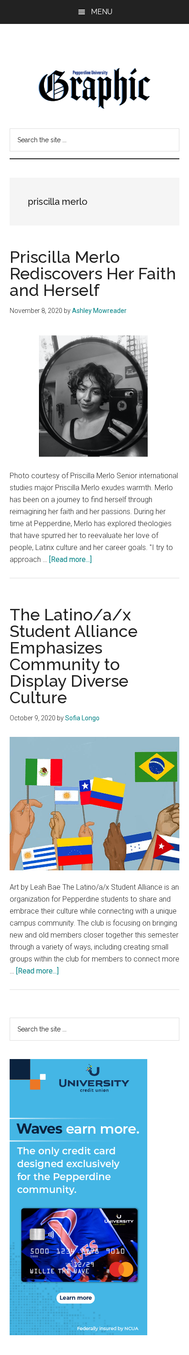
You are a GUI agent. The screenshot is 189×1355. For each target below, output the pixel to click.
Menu (101, 11)
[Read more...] (70, 559)
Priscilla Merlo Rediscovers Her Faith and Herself (93, 273)
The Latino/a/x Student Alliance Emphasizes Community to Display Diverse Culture (74, 656)
